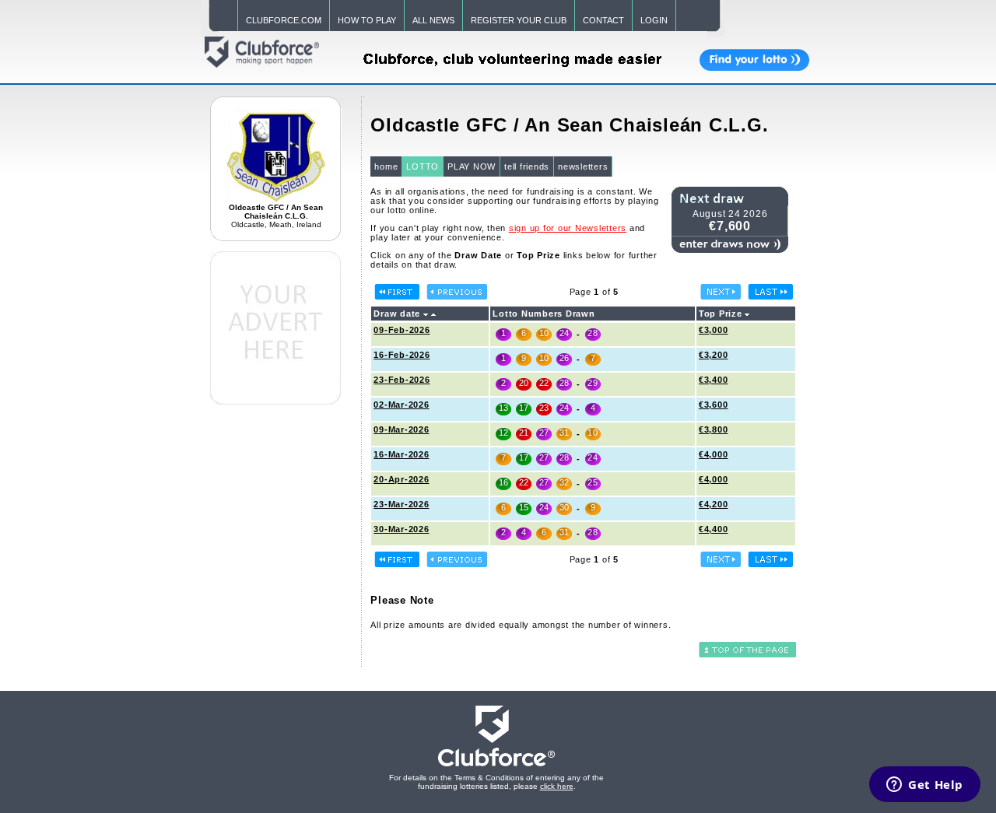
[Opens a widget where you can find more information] (924, 785)
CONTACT (603, 20)
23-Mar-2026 (401, 504)
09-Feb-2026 (402, 330)
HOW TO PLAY (367, 20)
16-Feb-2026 (402, 354)
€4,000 (713, 454)
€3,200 (713, 354)
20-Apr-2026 (401, 479)
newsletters (583, 166)
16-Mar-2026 (401, 454)
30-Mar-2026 (401, 529)
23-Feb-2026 (402, 379)
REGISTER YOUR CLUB (518, 20)
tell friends (526, 166)
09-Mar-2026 (401, 429)
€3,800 (713, 429)
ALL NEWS (433, 20)
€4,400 (713, 529)
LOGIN (654, 20)
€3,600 (713, 404)
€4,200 (713, 504)
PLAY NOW (471, 166)
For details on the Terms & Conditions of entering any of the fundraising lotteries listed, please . (496, 781)
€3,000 (713, 330)
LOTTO (422, 166)
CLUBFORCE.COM (283, 20)
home (386, 166)
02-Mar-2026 (401, 404)
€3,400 (713, 379)
